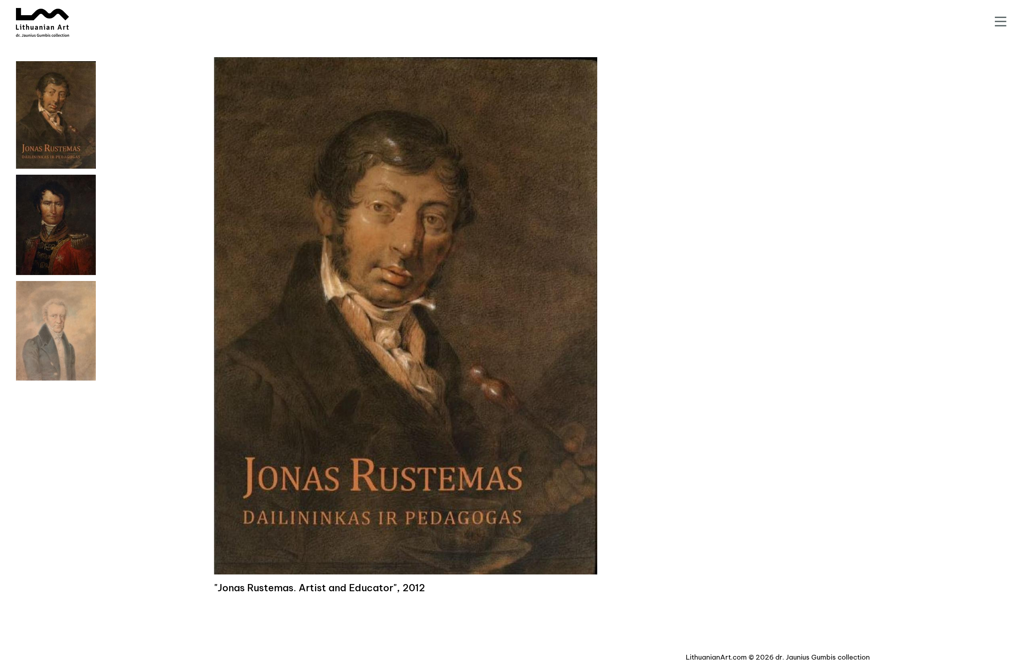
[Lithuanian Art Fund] (42, 22)
